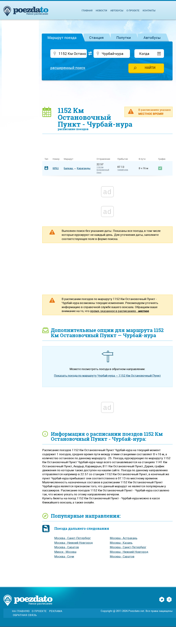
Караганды (83, 168)
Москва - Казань (121, 543)
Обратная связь (25, 615)
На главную (20, 611)
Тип (46, 158)
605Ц (56, 168)
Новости (101, 10)
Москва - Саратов (66, 547)
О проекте (132, 10)
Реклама (55, 611)
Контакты (149, 10)
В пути (142, 158)
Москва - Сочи (64, 556)
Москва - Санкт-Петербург (72, 538)
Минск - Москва (65, 552)
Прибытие (122, 158)
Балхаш (69, 168)
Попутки (123, 37)
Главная (87, 10)
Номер (56, 158)
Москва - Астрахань (123, 538)
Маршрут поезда (61, 37)
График (162, 158)
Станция (96, 37)
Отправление (105, 158)
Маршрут (68, 158)
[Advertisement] (107, 93)
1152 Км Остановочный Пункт (103, 170)
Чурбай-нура (122, 169)
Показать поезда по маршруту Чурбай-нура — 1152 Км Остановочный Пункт (107, 375)
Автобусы (152, 37)
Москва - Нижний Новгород (73, 543)
